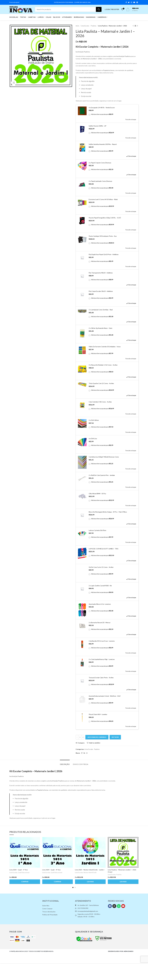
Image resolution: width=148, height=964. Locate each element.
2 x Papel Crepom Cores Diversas (100, 163)
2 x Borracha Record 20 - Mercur (99, 622)
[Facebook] (110, 906)
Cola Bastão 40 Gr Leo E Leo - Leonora (102, 641)
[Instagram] (114, 906)
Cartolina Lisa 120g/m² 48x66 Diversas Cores (104, 457)
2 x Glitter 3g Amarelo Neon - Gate (100, 328)
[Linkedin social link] (84, 753)
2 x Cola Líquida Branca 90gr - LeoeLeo (102, 659)
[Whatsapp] (119, 906)
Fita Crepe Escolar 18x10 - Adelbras (101, 291)
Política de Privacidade (49, 915)
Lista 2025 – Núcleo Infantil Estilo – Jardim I (89, 870)
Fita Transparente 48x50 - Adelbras (101, 273)
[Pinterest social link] (137, 2)
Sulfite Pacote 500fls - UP (97, 126)
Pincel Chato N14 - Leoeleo (98, 714)
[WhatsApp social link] (87, 753)
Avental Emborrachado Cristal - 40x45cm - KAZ (104, 696)
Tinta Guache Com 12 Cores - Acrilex (101, 383)
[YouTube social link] (134, 2)
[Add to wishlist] (38, 850)
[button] (24, 881)
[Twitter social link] (128, 2)
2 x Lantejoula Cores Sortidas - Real (101, 310)
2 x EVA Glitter (94, 420)
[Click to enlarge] (13, 82)
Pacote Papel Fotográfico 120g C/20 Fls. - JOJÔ (105, 218)
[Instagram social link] (131, 2)
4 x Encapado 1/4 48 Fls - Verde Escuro (102, 107)
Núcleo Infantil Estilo (90, 872)
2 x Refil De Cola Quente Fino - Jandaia (102, 475)
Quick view (38, 845)
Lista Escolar (85, 26)
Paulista (93, 26)
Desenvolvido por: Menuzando (120, 951)
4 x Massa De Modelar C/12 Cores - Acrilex (103, 365)
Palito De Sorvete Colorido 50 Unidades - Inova (104, 346)
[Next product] (137, 26)
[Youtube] (123, 906)
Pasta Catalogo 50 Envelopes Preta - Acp (103, 236)
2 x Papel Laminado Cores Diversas (100, 181)
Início (77, 26)
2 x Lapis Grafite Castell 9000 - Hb (100, 586)
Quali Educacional (23, 872)
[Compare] (38, 840)
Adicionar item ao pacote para (102, 114)
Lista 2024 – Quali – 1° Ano (18, 870)
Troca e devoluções (48, 912)
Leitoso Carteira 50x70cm (97, 530)
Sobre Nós (45, 905)
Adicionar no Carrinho (97, 737)
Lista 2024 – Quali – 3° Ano (51, 870)
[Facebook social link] (126, 2)
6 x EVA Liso (93, 438)
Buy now (115, 737)
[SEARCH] (99, 9)
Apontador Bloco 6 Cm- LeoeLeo (100, 604)
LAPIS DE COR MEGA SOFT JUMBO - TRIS (103, 549)
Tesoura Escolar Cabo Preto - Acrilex (101, 677)
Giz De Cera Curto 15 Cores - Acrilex (101, 567)
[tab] (65, 763)
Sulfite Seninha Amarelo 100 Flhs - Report (103, 144)
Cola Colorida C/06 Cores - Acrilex (100, 402)
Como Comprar (47, 909)
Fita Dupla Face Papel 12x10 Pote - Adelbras (104, 254)
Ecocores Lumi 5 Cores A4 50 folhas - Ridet (103, 199)
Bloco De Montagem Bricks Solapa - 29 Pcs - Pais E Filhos (108, 512)
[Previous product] (133, 26)
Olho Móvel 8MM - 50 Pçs (97, 493)
